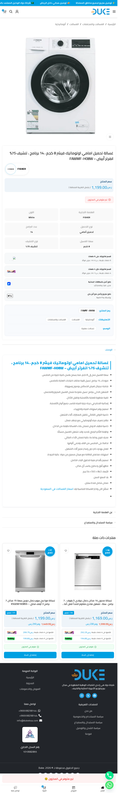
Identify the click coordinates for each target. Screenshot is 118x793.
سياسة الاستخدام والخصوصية (88, 716)
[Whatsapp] (109, 785)
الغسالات (74, 24)
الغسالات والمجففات (93, 24)
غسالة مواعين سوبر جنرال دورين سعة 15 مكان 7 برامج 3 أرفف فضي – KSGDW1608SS (30, 602)
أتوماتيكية (60, 24)
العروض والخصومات (30, 689)
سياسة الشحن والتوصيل (88, 728)
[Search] (11, 11)
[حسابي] (17, 11)
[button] (87, 655)
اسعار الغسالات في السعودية (57, 488)
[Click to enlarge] (109, 136)
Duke (41, 768)
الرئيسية (112, 24)
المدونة (30, 683)
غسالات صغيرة (87, 328)
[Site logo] (100, 11)
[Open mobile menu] (114, 11)
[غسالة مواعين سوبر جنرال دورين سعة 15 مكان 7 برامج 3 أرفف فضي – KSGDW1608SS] (30, 571)
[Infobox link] (29, 740)
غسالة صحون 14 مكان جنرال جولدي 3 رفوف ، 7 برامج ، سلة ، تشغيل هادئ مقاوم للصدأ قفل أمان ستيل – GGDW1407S (87, 604)
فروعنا (88, 733)
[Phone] (109, 775)
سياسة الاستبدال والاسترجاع (88, 722)
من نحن (88, 711)
